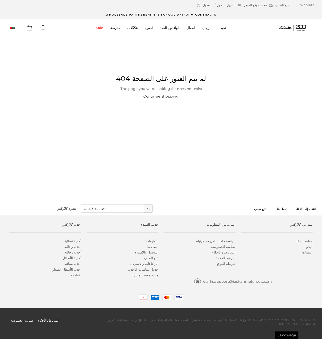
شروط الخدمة (225, 258)
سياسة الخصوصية (223, 247)
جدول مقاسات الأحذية (143, 269)
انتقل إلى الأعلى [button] (305, 209)
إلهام (309, 247)
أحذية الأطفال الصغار (66, 269)
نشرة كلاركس (66, 208)
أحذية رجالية (72, 247)
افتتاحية (76, 275)
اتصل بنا (282, 209)
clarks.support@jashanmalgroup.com (237, 281)
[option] (161, 14)
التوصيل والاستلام (146, 252)
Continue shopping (160, 96)
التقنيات (307, 252)
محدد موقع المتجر (146, 275)
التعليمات (152, 241)
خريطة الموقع (225, 263)
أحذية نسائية (72, 241)
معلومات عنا (304, 241)
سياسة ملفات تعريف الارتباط (215, 241)
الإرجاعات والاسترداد (144, 263)
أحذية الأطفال (71, 258)
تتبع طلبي (260, 209)
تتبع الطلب (151, 258)
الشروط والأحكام (223, 252)
